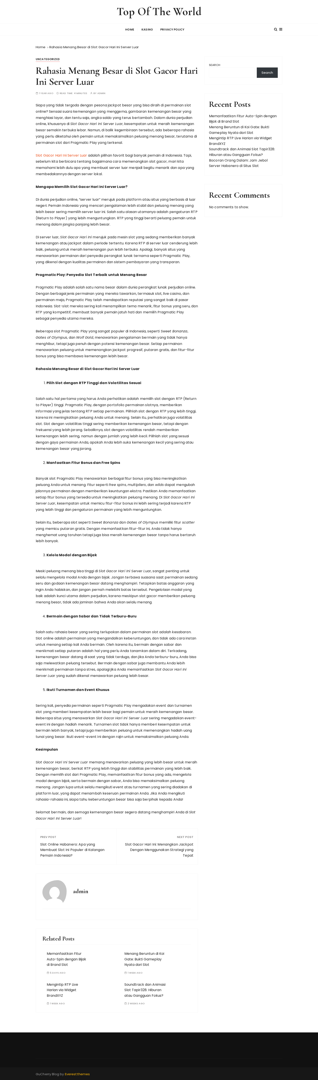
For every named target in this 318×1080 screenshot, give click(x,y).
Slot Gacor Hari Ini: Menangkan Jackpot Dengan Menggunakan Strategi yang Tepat (159, 850)
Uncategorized (48, 59)
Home (129, 29)
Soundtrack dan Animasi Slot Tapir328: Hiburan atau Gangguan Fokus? (144, 990)
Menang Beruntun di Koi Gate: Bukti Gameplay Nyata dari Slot (144, 959)
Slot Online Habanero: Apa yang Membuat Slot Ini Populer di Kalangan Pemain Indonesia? (72, 850)
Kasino (147, 29)
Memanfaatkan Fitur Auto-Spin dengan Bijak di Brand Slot (66, 959)
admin (101, 93)
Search (214, 65)
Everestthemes (77, 1074)
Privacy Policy (172, 29)
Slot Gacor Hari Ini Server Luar (61, 155)
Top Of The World (159, 11)
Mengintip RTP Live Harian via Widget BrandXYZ (62, 990)
